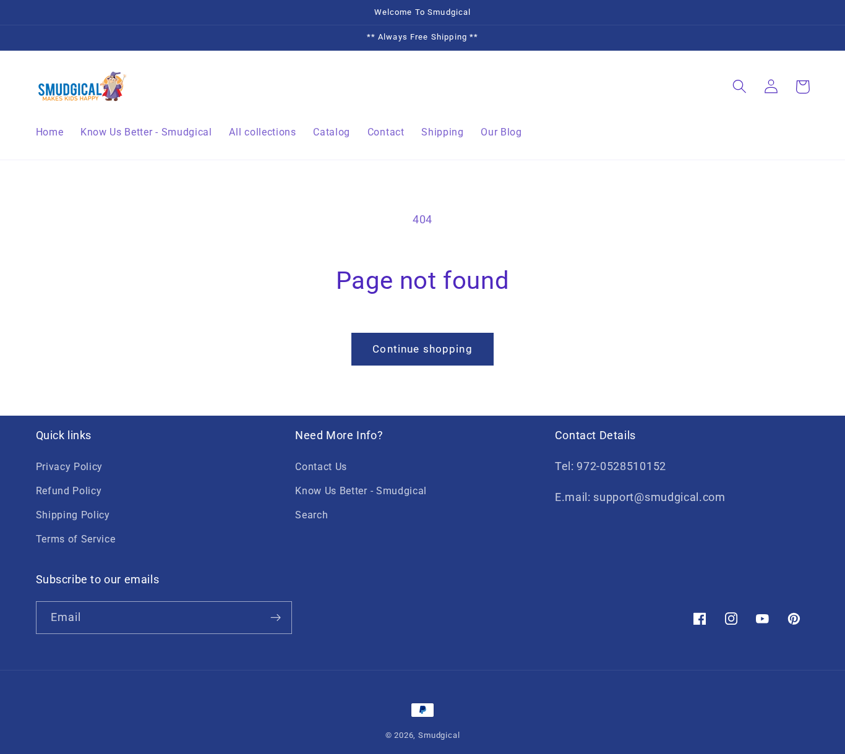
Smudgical (439, 735)
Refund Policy (69, 491)
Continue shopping (422, 349)
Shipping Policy (73, 515)
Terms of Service (76, 539)
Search (311, 515)
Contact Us (321, 467)
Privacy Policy (69, 467)
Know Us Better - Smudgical (361, 491)
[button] (740, 87)
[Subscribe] (275, 618)
